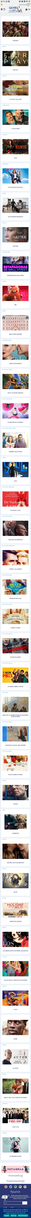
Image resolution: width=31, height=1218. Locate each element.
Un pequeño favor (15, 1156)
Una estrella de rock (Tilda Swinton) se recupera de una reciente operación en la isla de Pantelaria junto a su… (15, 586)
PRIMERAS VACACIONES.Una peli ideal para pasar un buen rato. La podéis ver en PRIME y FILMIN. (15, 439)
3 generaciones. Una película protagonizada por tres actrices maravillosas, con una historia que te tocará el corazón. (15, 704)
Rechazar (13, 1215)
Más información (23, 1215)
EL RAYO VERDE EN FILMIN (15, 774)
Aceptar (6, 1215)
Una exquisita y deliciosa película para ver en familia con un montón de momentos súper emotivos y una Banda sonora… (15, 997)
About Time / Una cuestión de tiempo (15, 1097)
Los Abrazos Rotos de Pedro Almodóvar (15, 950)
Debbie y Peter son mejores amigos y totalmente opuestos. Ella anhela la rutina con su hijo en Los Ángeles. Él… (15, 87)
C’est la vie (15, 1127)
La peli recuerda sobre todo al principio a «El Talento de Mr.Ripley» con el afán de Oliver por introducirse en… (15, 29)
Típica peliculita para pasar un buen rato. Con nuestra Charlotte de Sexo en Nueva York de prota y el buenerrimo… (15, 909)
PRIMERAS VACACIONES (15, 451)
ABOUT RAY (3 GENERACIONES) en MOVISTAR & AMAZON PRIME (15, 715)
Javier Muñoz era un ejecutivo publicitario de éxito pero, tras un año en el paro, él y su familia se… (15, 792)
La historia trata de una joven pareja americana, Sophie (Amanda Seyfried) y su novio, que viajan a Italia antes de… (15, 616)
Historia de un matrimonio (15, 862)
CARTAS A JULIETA (15, 627)
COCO (15, 1009)
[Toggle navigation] (29, 9)
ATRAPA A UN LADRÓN (15, 569)
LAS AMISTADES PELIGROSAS (15, 216)
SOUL (15, 481)
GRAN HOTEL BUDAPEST (15, 334)
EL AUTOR (15, 1068)
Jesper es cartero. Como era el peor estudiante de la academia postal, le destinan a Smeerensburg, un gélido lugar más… (15, 880)
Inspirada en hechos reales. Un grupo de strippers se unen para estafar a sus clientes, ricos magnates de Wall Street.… (15, 263)
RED (15, 304)
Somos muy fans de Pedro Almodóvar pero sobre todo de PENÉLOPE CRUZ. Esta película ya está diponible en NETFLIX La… (15, 939)
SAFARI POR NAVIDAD (15, 921)
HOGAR (15, 804)
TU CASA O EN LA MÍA (16, 99)
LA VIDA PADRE (15, 128)
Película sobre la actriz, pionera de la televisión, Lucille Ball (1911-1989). (15, 351)
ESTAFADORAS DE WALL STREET (15, 275)
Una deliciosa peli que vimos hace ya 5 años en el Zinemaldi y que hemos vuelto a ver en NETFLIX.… (15, 1085)
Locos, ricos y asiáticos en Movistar (15, 980)
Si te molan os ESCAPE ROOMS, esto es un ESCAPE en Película (15, 645)
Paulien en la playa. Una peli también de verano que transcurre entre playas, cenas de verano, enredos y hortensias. (15, 733)
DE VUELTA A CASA (15, 510)
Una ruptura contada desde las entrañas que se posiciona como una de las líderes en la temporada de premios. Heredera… (15, 851)
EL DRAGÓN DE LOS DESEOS (15, 422)
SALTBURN (15, 40)
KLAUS (15, 892)
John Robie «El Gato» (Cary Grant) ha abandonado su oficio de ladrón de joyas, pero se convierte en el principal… (15, 557)
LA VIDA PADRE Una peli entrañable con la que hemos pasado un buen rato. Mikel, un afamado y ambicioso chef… (15, 117)
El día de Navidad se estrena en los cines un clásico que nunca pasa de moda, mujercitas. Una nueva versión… (15, 821)
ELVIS (15, 158)
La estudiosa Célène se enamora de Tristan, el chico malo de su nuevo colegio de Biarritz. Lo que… (15, 205)
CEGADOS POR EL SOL (15, 598)
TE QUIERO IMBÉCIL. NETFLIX (15, 686)
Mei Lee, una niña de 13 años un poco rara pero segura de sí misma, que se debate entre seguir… (15, 293)
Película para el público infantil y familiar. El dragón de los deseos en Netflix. (15, 410)
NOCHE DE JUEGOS (15, 657)
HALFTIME (15, 246)
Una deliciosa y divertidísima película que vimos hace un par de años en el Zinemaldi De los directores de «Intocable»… (15, 1115)
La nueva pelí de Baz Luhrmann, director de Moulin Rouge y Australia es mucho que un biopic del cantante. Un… (15, 146)
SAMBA (15, 1039)
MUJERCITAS (15, 833)
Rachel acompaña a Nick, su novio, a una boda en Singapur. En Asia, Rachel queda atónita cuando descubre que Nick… (15, 968)
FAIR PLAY (15, 70)
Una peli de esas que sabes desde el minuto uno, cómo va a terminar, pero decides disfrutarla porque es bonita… (16, 175)
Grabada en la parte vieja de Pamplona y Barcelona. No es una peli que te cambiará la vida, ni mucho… (15, 674)
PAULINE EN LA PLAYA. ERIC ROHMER (15, 745)
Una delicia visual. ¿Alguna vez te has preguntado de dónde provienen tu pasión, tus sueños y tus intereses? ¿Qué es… (15, 469)
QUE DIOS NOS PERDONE (16, 539)
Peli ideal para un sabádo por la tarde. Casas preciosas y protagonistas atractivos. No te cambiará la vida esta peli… (15, 498)
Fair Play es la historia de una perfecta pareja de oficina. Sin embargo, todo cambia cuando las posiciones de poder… (15, 58)
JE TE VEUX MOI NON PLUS (15, 187)
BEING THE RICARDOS (15, 363)
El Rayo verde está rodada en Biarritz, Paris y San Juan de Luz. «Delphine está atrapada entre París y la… (15, 762)
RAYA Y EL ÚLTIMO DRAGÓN (15, 393)
